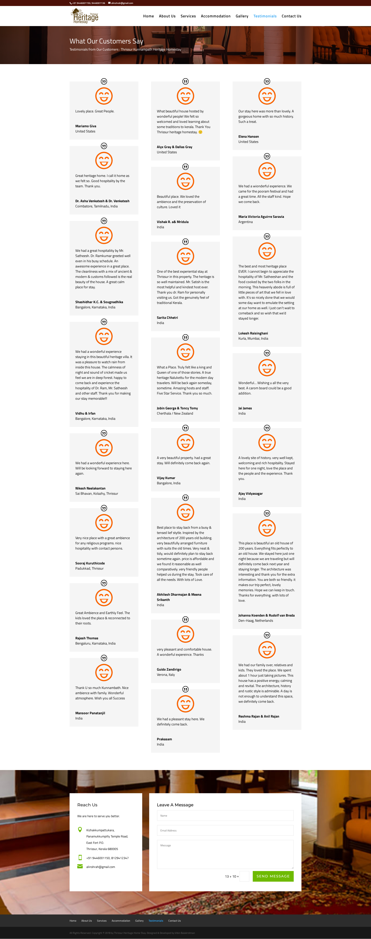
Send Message (273, 876)
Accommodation (216, 17)
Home (148, 17)
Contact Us (291, 17)
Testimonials (265, 17)
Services (188, 17)
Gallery (242, 17)
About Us (167, 17)
